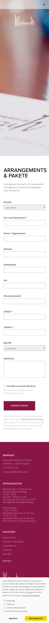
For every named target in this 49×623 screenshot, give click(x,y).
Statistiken (10, 604)
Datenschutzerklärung (32, 419)
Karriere (7, 560)
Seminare (7, 549)
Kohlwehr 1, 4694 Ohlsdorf (16, 463)
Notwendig (10, 600)
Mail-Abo (7, 554)
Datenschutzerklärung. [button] (31, 595)
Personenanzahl (12, 295)
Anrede (7, 202)
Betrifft (7, 342)
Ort (5, 280)
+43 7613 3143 (10, 467)
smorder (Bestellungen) (15, 607)
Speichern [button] (13, 618)
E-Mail (8, 311)
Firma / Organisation (15, 233)
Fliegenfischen (10, 545)
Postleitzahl (10, 264)
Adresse (8, 248)
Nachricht (9, 358)
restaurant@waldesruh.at (15, 471)
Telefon (8, 327)
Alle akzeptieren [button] (36, 618)
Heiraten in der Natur (13, 541)
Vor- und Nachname (15, 217)
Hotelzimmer (9, 537)
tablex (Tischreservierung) (16, 611)
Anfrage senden (19, 405)
